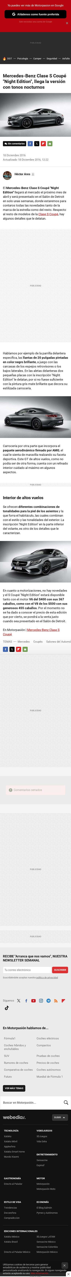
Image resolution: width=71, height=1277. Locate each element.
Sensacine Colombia (47, 1246)
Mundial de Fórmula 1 (50, 1076)
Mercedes (24, 641)
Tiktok (7, 1007)
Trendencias (10, 1207)
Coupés (38, 641)
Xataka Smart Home (14, 1151)
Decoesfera (10, 1212)
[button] (24, 174)
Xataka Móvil (10, 1141)
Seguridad (52, 58)
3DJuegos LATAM (46, 1236)
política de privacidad (47, 977)
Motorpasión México (47, 1252)
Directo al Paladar (13, 1183)
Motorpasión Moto (46, 1189)
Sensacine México (46, 1241)
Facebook (30, 143)
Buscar (66, 1102)
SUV (6, 1056)
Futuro (8, 1076)
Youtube (33, 1000)
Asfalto (66, 58)
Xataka (7, 1136)
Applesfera (9, 1146)
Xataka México (11, 1236)
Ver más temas (14, 1088)
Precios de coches (48, 1063)
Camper (37, 58)
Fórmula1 (9, 1038)
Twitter (36, 143)
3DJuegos (42, 1136)
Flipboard (43, 143)
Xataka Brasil (11, 1241)
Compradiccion (11, 1218)
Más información (39, 1273)
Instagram (41, 1000)
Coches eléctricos (48, 1038)
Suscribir (60, 970)
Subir (57, 1117)
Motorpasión (43, 1183)
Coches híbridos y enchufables (15, 1047)
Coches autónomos (49, 1069)
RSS (56, 1000)
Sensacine (42, 1160)
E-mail (49, 143)
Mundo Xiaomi (11, 1156)
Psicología (22, 58)
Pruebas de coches (48, 1056)
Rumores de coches (16, 1063)
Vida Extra (42, 1141)
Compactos (44, 1045)
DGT (9, 58)
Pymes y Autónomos (47, 1212)
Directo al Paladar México (17, 1252)
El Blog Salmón (44, 1207)
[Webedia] (14, 1119)
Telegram (48, 1000)
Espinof (40, 1165)
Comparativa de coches (18, 1069)
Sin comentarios (16, 143)
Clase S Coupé (48, 214)
